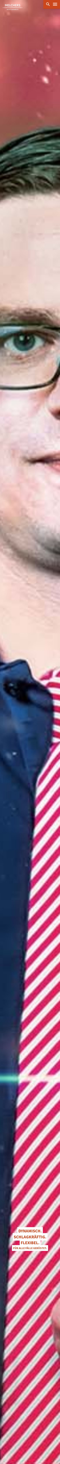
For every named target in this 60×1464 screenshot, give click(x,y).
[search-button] (47, 3)
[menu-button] (55, 4)
